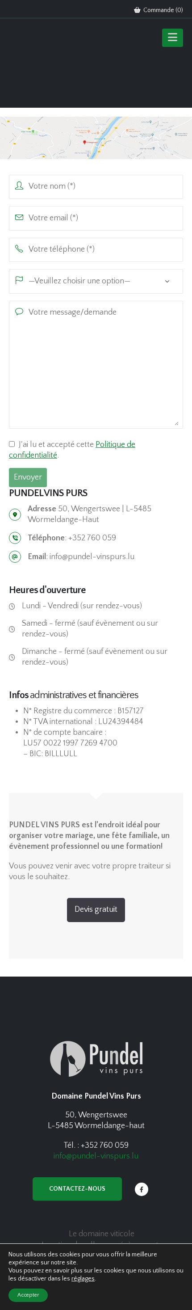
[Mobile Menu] (172, 38)
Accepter (28, 1295)
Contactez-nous (77, 1188)
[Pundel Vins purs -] (44, 65)
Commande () (162, 10)
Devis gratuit (96, 909)
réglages (83, 1278)
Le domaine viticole (101, 1234)
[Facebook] (141, 1189)
